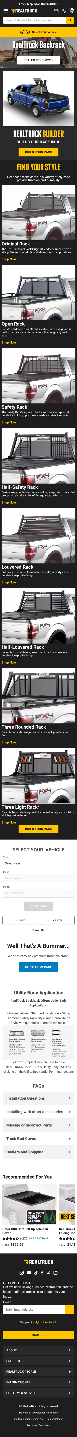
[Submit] (69, 1309)
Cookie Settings (55, 1419)
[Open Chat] (56, 11)
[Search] (70, 20)
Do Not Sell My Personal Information (38, 1412)
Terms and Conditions (38, 1425)
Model (6, 886)
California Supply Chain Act (28, 1419)
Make (6, 872)
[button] (38, 1098)
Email (7, 1302)
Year (5, 857)
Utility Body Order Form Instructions (49, 1071)
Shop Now (9, 259)
